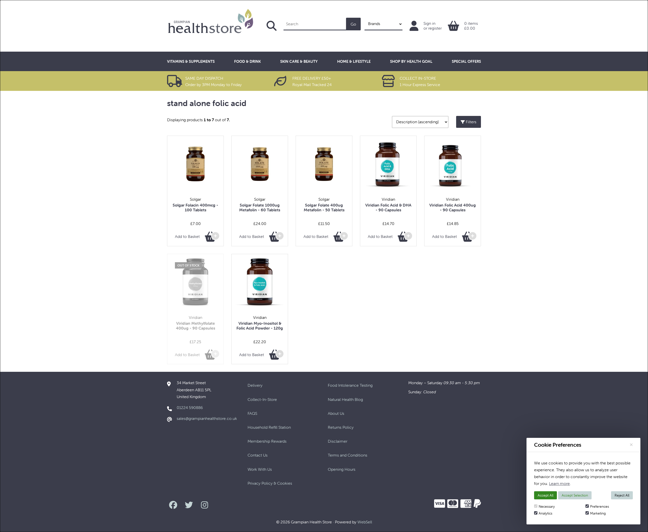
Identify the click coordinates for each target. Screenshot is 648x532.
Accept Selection (575, 495)
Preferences (599, 506)
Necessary (547, 506)
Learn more (559, 483)
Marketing (598, 513)
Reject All (622, 495)
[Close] (631, 444)
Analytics (545, 513)
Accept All (545, 495)
